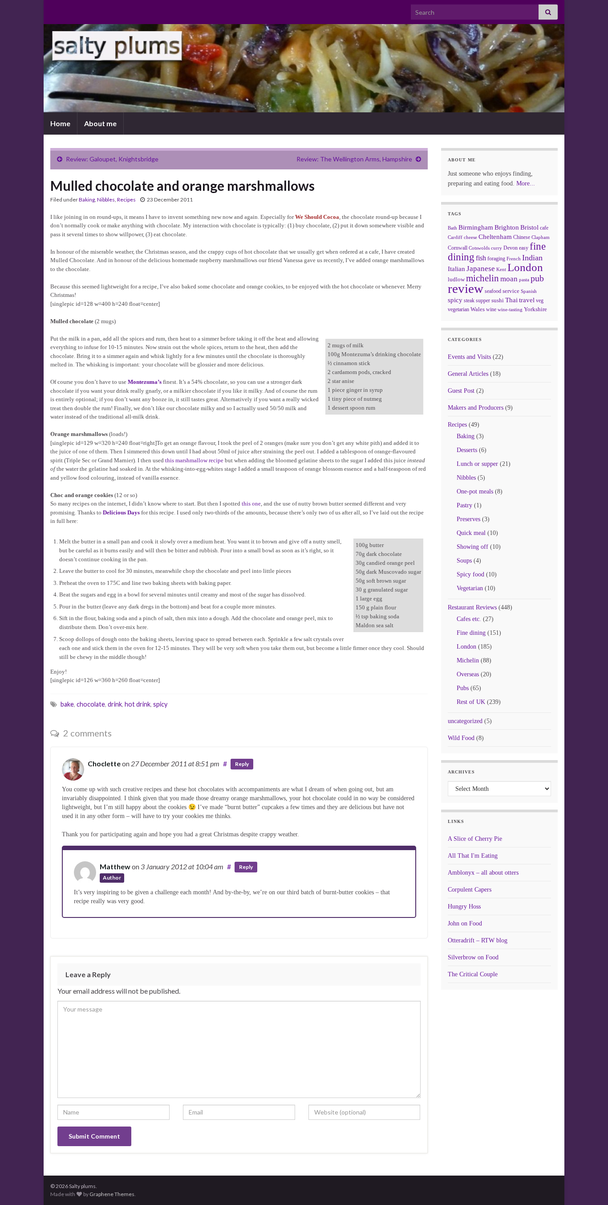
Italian (456, 268)
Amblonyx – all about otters (483, 872)
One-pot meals (475, 491)
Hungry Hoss (464, 906)
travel (527, 300)
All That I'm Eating (473, 855)
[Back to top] (588, 1185)
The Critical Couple (473, 974)
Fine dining (471, 632)
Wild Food (461, 738)
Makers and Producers (475, 407)
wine (491, 309)
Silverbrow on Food (473, 957)
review (465, 288)
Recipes (126, 199)
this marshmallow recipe (194, 460)
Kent (501, 269)
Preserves (468, 519)
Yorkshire (535, 309)
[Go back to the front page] (304, 68)
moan (509, 279)
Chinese (521, 237)
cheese (470, 237)
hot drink (137, 704)
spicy (160, 704)
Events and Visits (469, 357)
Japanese (480, 268)
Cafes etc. (469, 619)
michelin (482, 278)
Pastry (464, 505)
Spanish (529, 291)
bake (67, 704)
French (514, 258)
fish (481, 258)
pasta (524, 279)
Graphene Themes (111, 1194)
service (511, 291)
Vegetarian (470, 588)
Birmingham (475, 227)
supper (483, 300)
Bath (452, 227)
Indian (532, 257)
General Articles (468, 373)
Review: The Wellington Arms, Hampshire (354, 159)
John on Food (465, 923)
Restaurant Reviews (472, 607)
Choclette (104, 763)
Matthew (115, 866)
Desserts (467, 450)
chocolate (91, 704)
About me (100, 123)
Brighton (507, 227)
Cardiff (455, 237)
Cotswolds (479, 248)
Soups (464, 560)
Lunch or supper (477, 464)
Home (60, 123)
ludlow (456, 279)
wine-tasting (510, 309)
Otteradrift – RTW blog (477, 940)
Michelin (468, 660)
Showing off (472, 546)
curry (496, 248)
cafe (544, 228)
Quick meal (471, 533)
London (525, 267)
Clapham (540, 237)
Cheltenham (495, 236)
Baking (87, 199)
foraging (496, 258)
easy (523, 248)
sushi (497, 300)
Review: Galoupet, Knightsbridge (112, 159)
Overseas (468, 674)
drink (115, 704)
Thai (511, 300)
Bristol (529, 227)
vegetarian (458, 309)
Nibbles (106, 199)
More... (525, 183)
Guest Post (461, 390)
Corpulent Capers (469, 889)
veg (539, 300)
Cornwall (457, 248)
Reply (242, 764)
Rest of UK (471, 702)
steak (469, 300)
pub (537, 278)
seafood (493, 291)
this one (251, 503)
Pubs (463, 688)
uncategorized (465, 721)
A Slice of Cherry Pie (475, 838)
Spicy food (470, 574)
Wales (477, 309)
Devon (510, 248)
